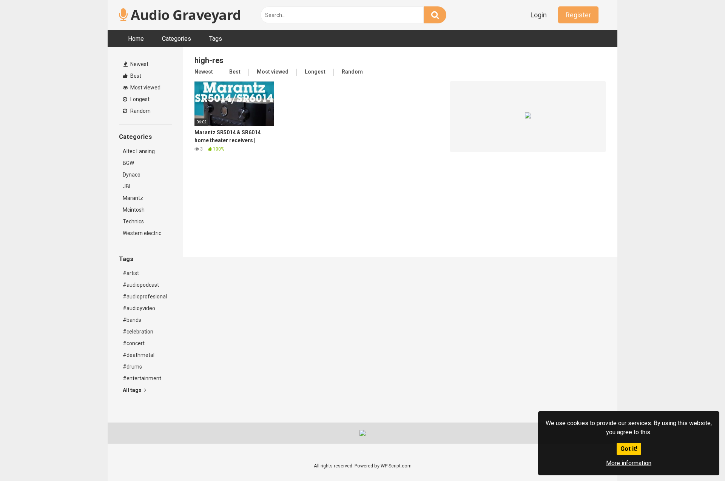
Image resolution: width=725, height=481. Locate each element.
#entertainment (142, 378)
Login (539, 15)
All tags (133, 390)
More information (628, 463)
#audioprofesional (145, 297)
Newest (138, 64)
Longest (139, 99)
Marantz (133, 198)
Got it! (628, 448)
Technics (133, 221)
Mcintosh (134, 210)
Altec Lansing (139, 151)
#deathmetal (138, 355)
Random (140, 111)
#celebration (138, 332)
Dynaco (131, 175)
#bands (132, 320)
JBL (127, 186)
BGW (128, 163)
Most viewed (144, 88)
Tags (215, 38)
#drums (132, 367)
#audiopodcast (141, 285)
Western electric (142, 233)
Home (136, 38)
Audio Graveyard (184, 15)
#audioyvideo (139, 308)
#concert (134, 343)
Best (135, 76)
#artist (131, 273)
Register (578, 15)
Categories (176, 38)
